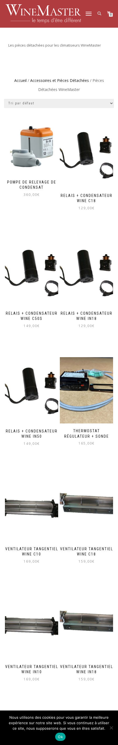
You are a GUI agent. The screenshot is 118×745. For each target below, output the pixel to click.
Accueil (20, 80)
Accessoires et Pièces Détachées (59, 80)
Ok (60, 737)
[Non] (111, 727)
